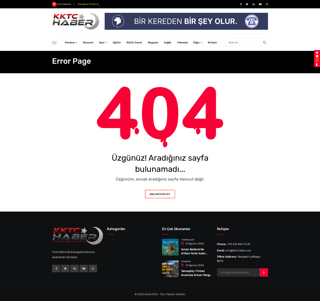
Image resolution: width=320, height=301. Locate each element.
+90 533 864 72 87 (238, 244)
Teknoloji (182, 42)
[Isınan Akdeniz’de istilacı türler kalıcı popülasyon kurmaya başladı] (170, 247)
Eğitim (117, 42)
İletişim (212, 42)
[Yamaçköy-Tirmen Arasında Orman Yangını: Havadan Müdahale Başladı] (170, 268)
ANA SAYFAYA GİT (160, 194)
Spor (102, 42)
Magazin (153, 42)
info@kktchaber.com (238, 250)
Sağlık (167, 42)
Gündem (70, 42)
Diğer (196, 42)
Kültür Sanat (134, 42)
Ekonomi (88, 42)
